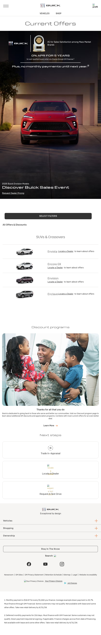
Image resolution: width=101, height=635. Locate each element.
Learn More (49, 425)
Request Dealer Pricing (13, 193)
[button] (48, 216)
